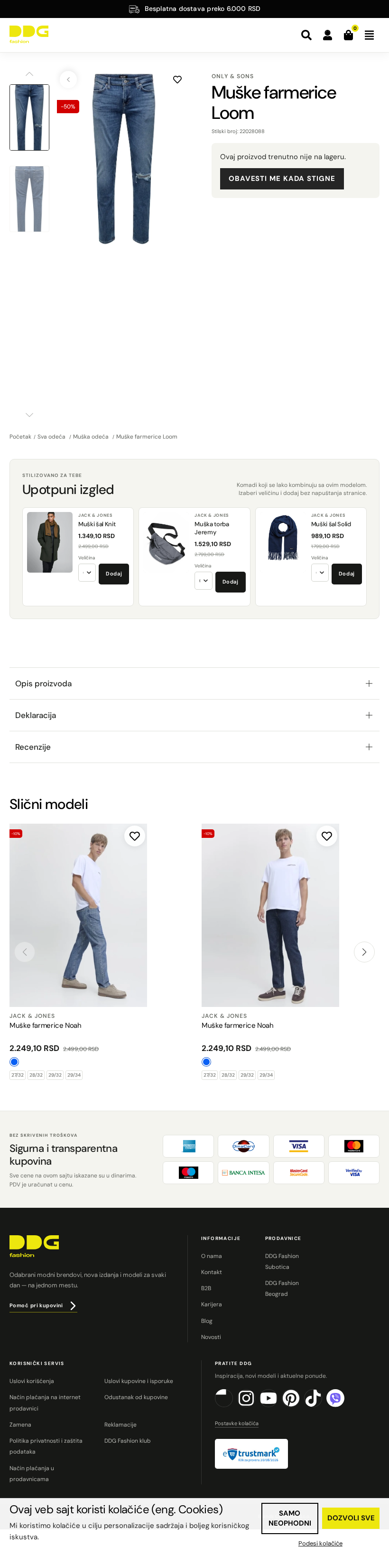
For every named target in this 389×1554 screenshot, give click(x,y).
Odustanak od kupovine (136, 1397)
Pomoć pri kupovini (36, 1305)
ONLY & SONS (233, 76)
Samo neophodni (290, 1518)
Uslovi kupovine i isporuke (138, 1381)
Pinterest (299, 1405)
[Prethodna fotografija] (66, 158)
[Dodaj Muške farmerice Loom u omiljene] (177, 79)
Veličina (86, 558)
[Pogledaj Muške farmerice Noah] (78, 915)
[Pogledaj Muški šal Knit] (50, 542)
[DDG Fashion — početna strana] (28, 34)
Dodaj (114, 573)
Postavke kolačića (237, 1423)
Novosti (211, 1337)
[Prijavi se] (327, 35)
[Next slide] (364, 952)
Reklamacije (120, 1424)
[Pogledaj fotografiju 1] (29, 117)
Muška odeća (91, 436)
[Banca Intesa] (243, 1172)
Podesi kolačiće (320, 1543)
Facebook (232, 1405)
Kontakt (211, 1272)
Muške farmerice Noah (45, 1025)
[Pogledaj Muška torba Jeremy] (166, 542)
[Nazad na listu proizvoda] (68, 79)
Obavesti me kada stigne (282, 178)
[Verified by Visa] (354, 1172)
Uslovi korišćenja (31, 1381)
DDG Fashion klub (127, 1441)
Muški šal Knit (96, 524)
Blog (207, 1321)
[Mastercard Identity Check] (298, 1172)
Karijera (211, 1304)
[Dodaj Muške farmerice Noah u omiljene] (134, 836)
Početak (20, 436)
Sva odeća (52, 436)
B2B (206, 1288)
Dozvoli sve (351, 1518)
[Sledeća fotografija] (181, 158)
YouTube (277, 1405)
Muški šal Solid (331, 524)
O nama (211, 1256)
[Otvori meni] (369, 35)
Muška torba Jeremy (211, 528)
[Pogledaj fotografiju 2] (29, 199)
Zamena (20, 1424)
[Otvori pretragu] (306, 35)
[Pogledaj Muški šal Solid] (283, 542)
